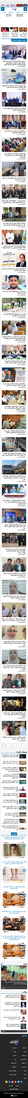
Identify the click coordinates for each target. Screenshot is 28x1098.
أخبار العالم (24, 1063)
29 (5, 745)
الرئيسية (25, 12)
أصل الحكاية (13, 1063)
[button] (25, 29)
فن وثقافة (24, 1055)
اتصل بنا (10, 1085)
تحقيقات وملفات (12, 1074)
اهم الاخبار (18, 12)
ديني (15, 1059)
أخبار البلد (11, 12)
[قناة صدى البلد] (25, 5)
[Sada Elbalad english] (3, 5)
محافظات (14, 1066)
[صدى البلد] (14, 9)
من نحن (17, 1085)
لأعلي (23, 1036)
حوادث (4, 12)
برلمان (25, 1074)
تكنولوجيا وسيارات (12, 1070)
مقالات (25, 1078)
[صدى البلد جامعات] (13, 5)
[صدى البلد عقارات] (8, 5)
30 (2, 745)
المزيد (3, 988)
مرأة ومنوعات (23, 1059)
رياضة (15, 1051)
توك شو (14, 1055)
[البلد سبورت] (19, 5)
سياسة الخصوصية (14, 1089)
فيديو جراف (23, 1066)
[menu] (25, 9)
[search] (2, 9)
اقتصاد (25, 1070)
